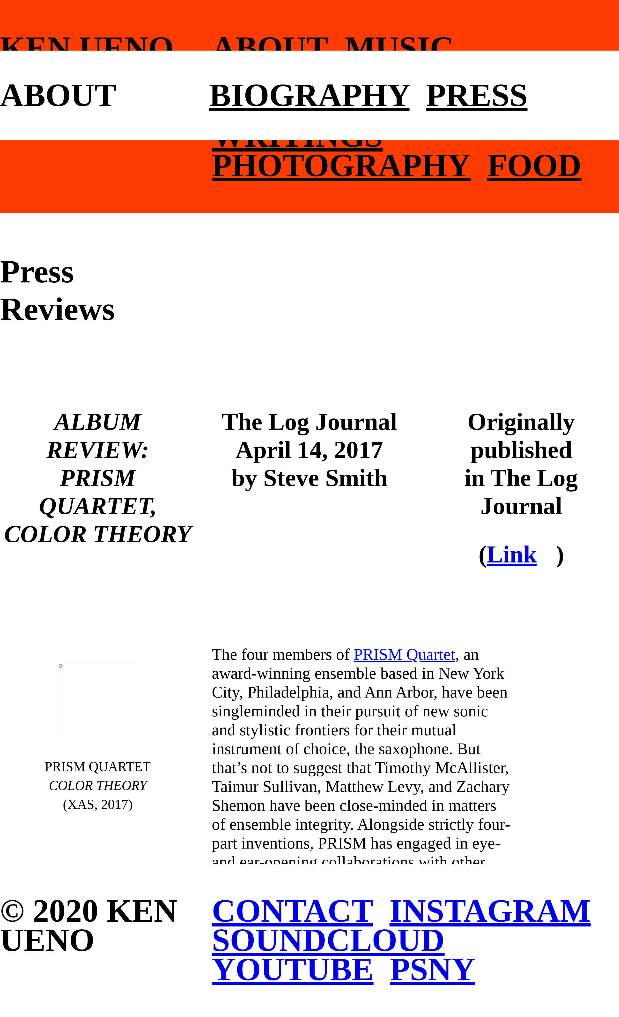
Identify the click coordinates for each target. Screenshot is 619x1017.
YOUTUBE (293, 969)
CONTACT (292, 911)
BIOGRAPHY (309, 95)
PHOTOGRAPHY (341, 165)
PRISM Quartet (404, 654)
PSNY (432, 969)
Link (512, 554)
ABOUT (270, 48)
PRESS (477, 95)
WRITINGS (297, 136)
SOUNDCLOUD (328, 940)
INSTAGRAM (490, 911)
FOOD (534, 165)
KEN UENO (87, 48)
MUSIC (399, 48)
